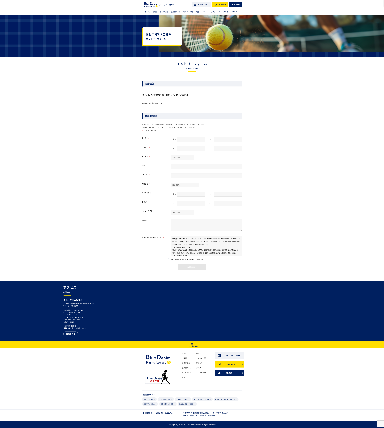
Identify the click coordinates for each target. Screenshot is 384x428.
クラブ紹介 (164, 11)
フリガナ (146, 147)
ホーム (147, 11)
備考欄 (144, 220)
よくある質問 (201, 372)
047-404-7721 (192, 415)
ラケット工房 (215, 11)
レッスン (205, 11)
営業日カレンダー (69, 328)
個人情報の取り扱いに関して (153, 237)
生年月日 (146, 156)
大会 (197, 11)
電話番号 (146, 184)
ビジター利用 (188, 11)
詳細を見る (70, 334)
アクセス (226, 11)
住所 (143, 165)
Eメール (146, 174)
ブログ (234, 11)
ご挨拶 (154, 11)
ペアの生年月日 (147, 211)
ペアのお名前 (146, 193)
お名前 (145, 138)
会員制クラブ (175, 11)
